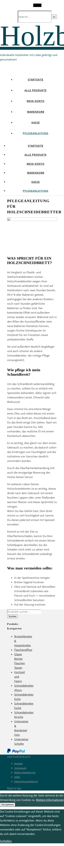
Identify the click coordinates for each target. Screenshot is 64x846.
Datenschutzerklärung (26, 781)
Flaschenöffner (23, 650)
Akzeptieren (7, 804)
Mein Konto (35, 101)
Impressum (20, 768)
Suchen (12, 616)
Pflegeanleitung (35, 133)
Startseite (35, 79)
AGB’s (17, 777)
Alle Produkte (36, 90)
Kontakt (18, 763)
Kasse (35, 122)
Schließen (6, 841)
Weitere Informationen (50, 800)
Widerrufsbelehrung (24, 772)
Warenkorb (35, 111)
